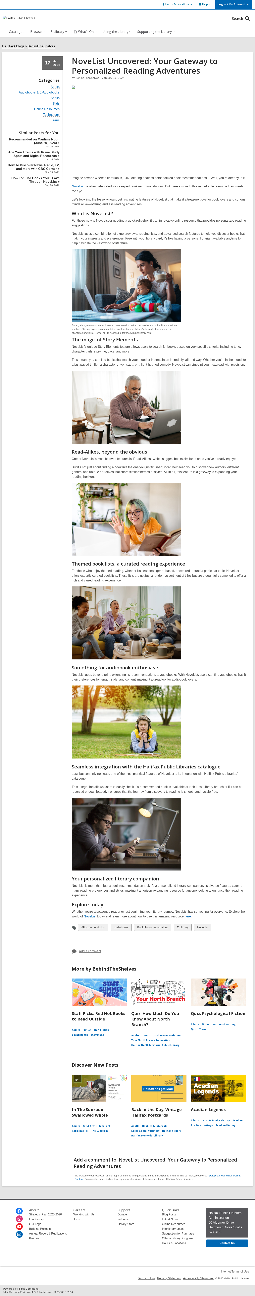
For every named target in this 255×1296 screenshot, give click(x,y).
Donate (122, 1214)
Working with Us (84, 1214)
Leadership (36, 1219)
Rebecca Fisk (80, 1130)
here (187, 916)
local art (104, 1126)
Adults (55, 87)
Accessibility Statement (198, 1278)
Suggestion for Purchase (178, 1233)
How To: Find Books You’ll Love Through (35, 179)
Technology (51, 115)
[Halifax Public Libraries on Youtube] (19, 1226)
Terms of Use (146, 1278)
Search (238, 18)
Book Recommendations (152, 928)
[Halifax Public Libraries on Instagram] (19, 1218)
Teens (55, 120)
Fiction (87, 1030)
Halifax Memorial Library (147, 1135)
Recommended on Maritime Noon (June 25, (34, 141)
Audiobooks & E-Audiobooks (39, 92)
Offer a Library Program (177, 1238)
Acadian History (226, 1125)
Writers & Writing (224, 1024)
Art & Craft (90, 1126)
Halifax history (171, 1130)
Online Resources (47, 109)
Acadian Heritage (202, 1125)
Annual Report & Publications (48, 1233)
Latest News (170, 1219)
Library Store (126, 1224)
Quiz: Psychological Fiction (218, 1013)
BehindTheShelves (41, 46)
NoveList (78, 186)
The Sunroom (99, 1130)
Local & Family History (166, 1035)
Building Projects (40, 1228)
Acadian (237, 1120)
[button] (176, 4)
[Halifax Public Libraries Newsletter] (19, 1234)
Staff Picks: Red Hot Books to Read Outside (98, 1016)
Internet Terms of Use (235, 1271)
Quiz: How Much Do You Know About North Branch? (155, 1019)
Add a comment (90, 951)
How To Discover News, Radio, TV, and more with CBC (34, 167)
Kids (56, 103)
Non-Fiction (101, 1030)
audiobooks (121, 928)
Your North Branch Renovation (150, 1040)
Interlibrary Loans (173, 1228)
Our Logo (35, 1224)
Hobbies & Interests (155, 1126)
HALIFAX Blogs (13, 46)
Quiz (194, 1029)
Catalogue (16, 31)
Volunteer (124, 1219)
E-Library (182, 928)
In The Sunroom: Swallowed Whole (90, 1112)
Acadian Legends (208, 1109)
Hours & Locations (174, 1243)
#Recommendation (93, 928)
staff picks (97, 1034)
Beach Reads (80, 1034)
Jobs (76, 1219)
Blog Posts (169, 1214)
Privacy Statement (169, 1278)
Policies (34, 1238)
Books (55, 98)
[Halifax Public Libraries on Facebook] (19, 1211)
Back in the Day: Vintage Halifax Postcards (156, 1112)
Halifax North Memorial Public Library (155, 1045)
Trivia (203, 1029)
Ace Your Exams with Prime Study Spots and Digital (34, 154)
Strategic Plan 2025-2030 (45, 1214)
